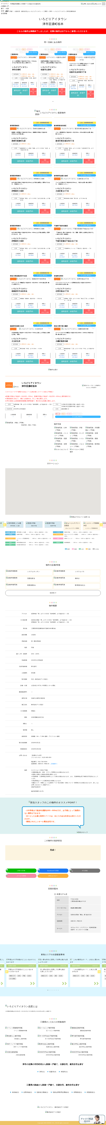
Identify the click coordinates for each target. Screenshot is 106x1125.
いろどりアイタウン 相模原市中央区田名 (19, 290)
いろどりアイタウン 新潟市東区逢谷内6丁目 (65, 139)
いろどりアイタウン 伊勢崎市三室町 (19, 190)
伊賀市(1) (63, 1071)
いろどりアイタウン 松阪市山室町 (49, 68)
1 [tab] (53, 101)
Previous (4, 524)
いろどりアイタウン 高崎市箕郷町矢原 (19, 139)
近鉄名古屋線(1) (41, 1092)
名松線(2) (14, 1092)
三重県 (45, 11)
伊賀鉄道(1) (90, 1092)
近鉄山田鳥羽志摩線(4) (60, 1092)
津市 (50, 11)
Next (101, 524)
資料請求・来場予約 (21, 92)
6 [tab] (58, 990)
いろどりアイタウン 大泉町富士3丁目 (63, 190)
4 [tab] (54, 990)
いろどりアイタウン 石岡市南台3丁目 (63, 290)
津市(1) (41, 1071)
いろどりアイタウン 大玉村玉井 (19, 340)
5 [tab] (56, 990)
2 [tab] (50, 990)
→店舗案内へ (54, 763)
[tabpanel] (24, 72)
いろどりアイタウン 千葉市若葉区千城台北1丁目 (67, 240)
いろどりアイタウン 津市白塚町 (20, 68)
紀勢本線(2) (27, 1092)
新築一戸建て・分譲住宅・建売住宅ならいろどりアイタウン (23, 11)
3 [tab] (52, 990)
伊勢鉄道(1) (77, 1092)
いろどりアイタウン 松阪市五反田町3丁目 (77, 71)
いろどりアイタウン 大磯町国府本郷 (63, 340)
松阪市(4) (51, 1071)
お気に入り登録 (33, 92)
